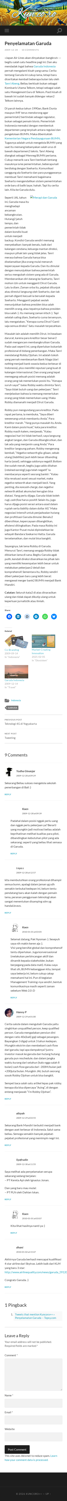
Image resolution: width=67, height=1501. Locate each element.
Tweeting (11, 736)
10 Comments (30, 49)
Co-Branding (12, 649)
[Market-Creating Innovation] (43, 641)
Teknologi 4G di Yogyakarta (21, 722)
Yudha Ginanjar (25, 771)
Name (9, 1395)
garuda (12, 707)
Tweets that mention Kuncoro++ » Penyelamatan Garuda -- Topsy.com (35, 1316)
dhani (19, 1247)
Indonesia (16, 700)
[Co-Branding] (16, 641)
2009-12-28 (11, 49)
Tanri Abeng (12, 83)
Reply (8, 794)
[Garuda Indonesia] (16, 671)
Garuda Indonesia (45, 66)
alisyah (20, 1113)
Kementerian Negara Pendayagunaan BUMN (32, 138)
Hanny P (21, 1012)
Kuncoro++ (34, 1493)
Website (10, 1429)
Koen (25, 808)
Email (9, 1412)
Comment (11, 1355)
